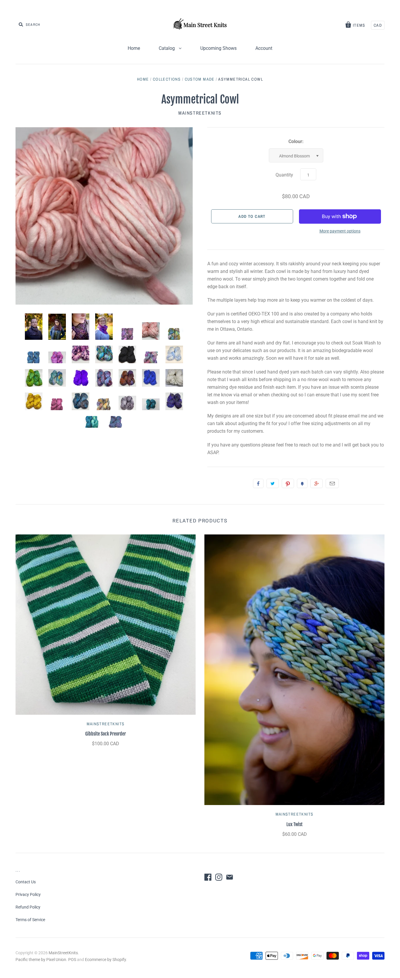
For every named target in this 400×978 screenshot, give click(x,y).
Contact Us (26, 881)
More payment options (339, 231)
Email (332, 483)
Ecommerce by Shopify (105, 959)
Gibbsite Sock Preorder (105, 734)
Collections (167, 79)
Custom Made (200, 79)
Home (134, 48)
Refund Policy (28, 907)
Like (258, 483)
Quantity (284, 175)
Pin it (288, 483)
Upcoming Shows (218, 48)
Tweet (272, 483)
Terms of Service (30, 919)
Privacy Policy (28, 894)
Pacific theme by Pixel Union (41, 959)
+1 (316, 483)
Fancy (302, 483)
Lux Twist (294, 824)
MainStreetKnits (200, 113)
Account (263, 48)
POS (72, 959)
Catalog (167, 48)
